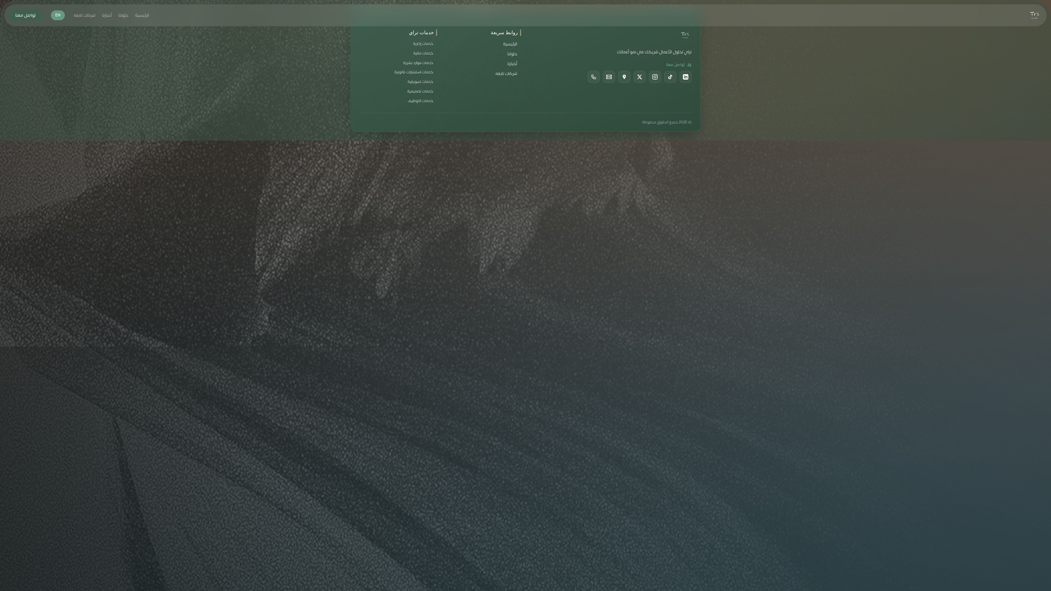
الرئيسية (142, 15)
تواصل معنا (25, 15)
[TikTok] (670, 77)
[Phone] (594, 77)
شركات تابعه (85, 15)
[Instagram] (655, 77)
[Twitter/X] (640, 77)
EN (57, 15)
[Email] (609, 77)
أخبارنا (107, 15)
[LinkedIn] (686, 77)
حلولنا (123, 15)
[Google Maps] (624, 77)
